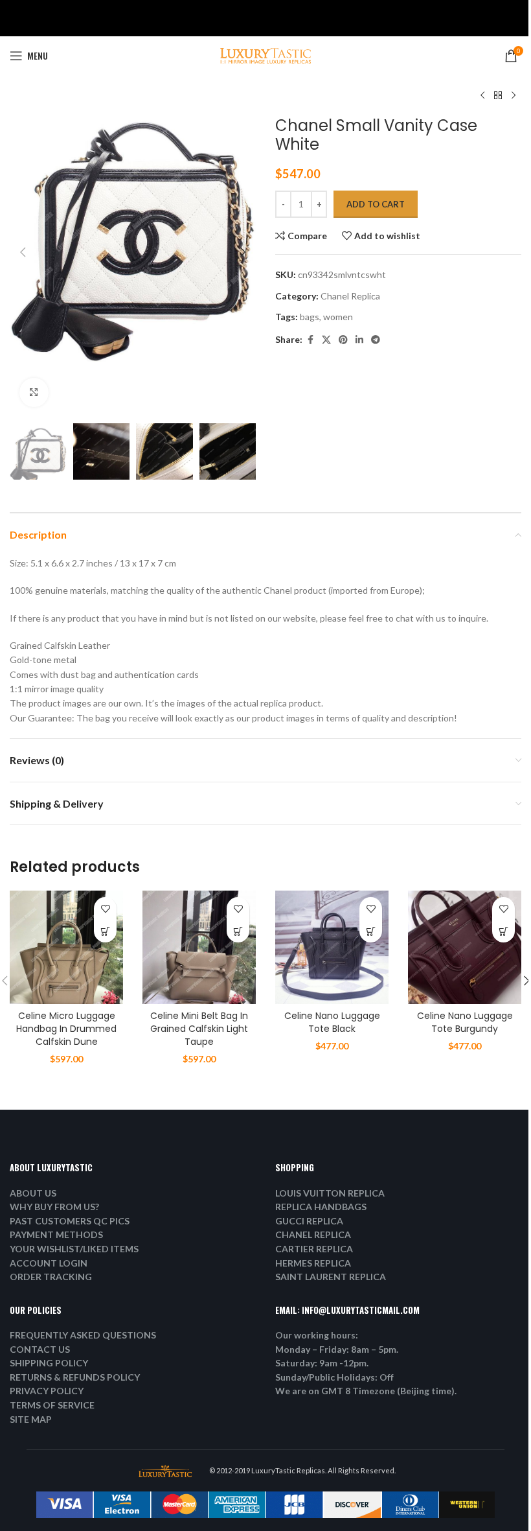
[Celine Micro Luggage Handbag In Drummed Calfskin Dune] (66, 947)
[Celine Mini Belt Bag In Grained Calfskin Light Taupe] (199, 947)
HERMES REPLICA (313, 1262)
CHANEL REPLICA (313, 1234)
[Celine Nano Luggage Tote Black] (332, 947)
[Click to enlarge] (34, 392)
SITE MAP (31, 1419)
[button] (23, 252)
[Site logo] (265, 54)
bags (309, 316)
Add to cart (375, 204)
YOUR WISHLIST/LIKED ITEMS (74, 1248)
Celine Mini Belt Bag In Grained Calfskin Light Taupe (199, 1028)
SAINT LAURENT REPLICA (330, 1276)
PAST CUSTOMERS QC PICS (70, 1220)
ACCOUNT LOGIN (48, 1262)
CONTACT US (40, 1349)
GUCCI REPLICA (309, 1220)
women (338, 316)
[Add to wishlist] (105, 908)
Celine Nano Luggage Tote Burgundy (465, 1022)
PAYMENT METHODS (56, 1234)
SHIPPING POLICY (49, 1362)
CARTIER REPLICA (314, 1248)
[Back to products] (498, 96)
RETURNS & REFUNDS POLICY (75, 1377)
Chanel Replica (350, 295)
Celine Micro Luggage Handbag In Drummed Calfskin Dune (66, 1028)
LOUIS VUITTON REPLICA (330, 1192)
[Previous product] (482, 96)
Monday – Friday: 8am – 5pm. (336, 1349)
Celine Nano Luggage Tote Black (332, 1022)
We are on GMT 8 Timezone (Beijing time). (366, 1390)
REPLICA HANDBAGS (321, 1206)
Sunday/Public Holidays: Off (334, 1377)
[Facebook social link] (310, 340)
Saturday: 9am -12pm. (321, 1362)
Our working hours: (316, 1334)
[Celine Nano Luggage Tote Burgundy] (464, 947)
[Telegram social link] (375, 340)
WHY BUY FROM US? (54, 1206)
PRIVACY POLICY (47, 1390)
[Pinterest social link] (343, 340)
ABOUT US (33, 1192)
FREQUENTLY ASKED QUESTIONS (83, 1334)
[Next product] (513, 96)
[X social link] (326, 340)
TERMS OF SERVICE (52, 1404)
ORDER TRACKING (51, 1276)
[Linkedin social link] (359, 340)
